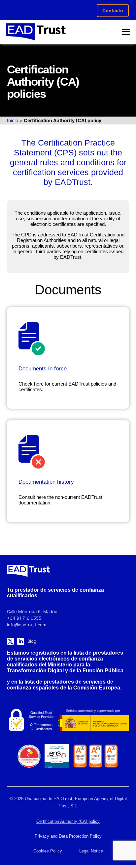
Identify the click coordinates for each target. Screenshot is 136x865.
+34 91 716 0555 (24, 618)
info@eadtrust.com (26, 624)
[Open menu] (126, 32)
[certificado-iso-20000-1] (95, 756)
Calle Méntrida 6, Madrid (32, 611)
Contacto (112, 10)
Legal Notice (91, 851)
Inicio (12, 120)
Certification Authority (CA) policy (68, 821)
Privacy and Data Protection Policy (68, 836)
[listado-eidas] (30, 720)
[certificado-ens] (57, 756)
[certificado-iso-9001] (111, 756)
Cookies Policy (47, 851)
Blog (31, 641)
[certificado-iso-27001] (80, 756)
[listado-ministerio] (93, 720)
